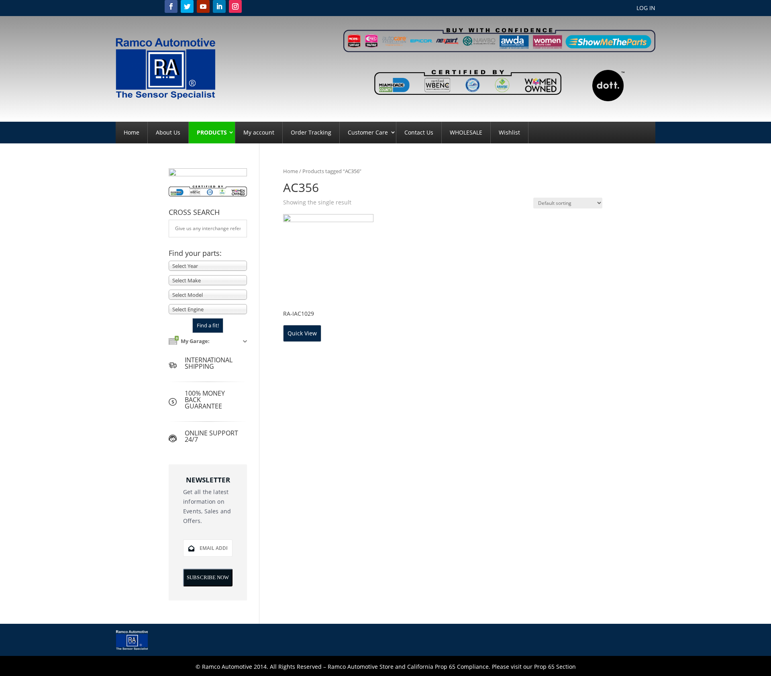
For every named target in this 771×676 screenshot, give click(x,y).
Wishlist (509, 132)
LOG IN (645, 8)
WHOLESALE (466, 132)
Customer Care (368, 132)
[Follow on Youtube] (203, 6)
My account (258, 132)
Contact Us (418, 132)
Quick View (302, 333)
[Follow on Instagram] (235, 6)
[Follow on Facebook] (171, 6)
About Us (168, 132)
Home (131, 132)
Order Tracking (311, 132)
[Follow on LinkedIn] (219, 6)
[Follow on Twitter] (187, 6)
